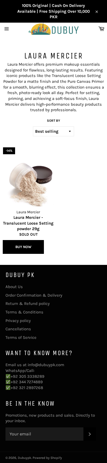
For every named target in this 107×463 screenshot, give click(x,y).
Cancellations (18, 328)
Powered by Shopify (47, 458)
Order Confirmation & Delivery (33, 295)
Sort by (53, 121)
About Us (14, 286)
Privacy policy (18, 320)
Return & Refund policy (27, 303)
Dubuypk (24, 458)
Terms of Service (20, 337)
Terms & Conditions (24, 312)
